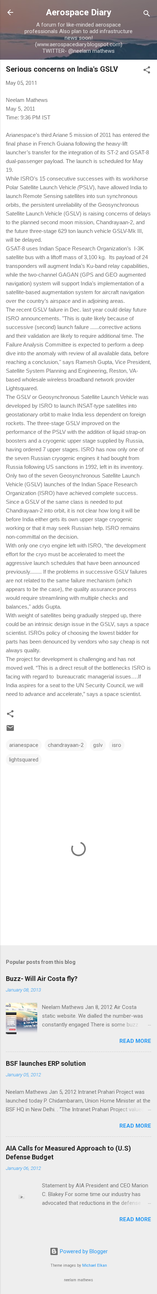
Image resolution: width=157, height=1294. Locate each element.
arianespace (23, 745)
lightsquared (23, 759)
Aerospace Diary (78, 12)
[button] (146, 71)
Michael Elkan (94, 1265)
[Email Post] (10, 730)
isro (116, 745)
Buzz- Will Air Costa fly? (41, 978)
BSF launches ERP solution (46, 1063)
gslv (98, 745)
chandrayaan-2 (66, 745)
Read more (135, 1041)
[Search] (146, 15)
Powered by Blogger (83, 1251)
